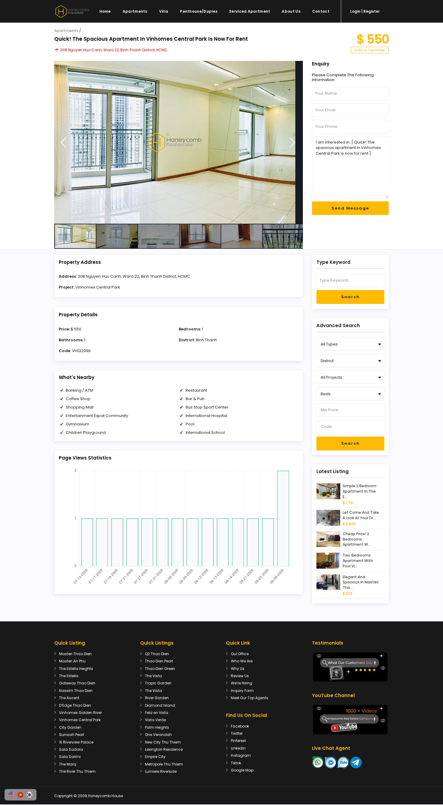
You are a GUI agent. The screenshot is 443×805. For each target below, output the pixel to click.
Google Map (242, 770)
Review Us (240, 675)
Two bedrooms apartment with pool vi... (358, 561)
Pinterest (238, 740)
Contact (320, 11)
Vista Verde (155, 719)
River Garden (157, 697)
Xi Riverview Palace (76, 742)
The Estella (68, 675)
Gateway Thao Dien (77, 683)
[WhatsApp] (318, 762)
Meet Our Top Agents (249, 697)
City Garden (70, 727)
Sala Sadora (71, 749)
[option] (178, 142)
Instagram (241, 755)
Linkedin (238, 748)
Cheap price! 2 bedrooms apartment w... (357, 539)
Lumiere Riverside (161, 771)
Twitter (237, 733)
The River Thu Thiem (77, 771)
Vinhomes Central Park (97, 287)
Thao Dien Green (160, 668)
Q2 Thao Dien (157, 653)
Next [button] (292, 142)
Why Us (237, 668)
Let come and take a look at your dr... (361, 515)
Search (350, 297)
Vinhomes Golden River (80, 712)
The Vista (153, 675)
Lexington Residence (164, 749)
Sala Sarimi (70, 756)
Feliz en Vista (156, 712)
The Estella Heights (76, 668)
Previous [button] (63, 142)
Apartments (135, 11)
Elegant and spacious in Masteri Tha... (361, 582)
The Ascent (69, 697)
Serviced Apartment (249, 11)
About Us (291, 11)
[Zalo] (343, 762)
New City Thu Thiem (163, 742)
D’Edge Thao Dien (75, 705)
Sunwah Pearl (71, 734)
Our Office (240, 653)
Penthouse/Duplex (198, 11)
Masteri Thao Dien (75, 653)
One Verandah (158, 734)
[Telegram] (356, 762)
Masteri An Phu (72, 661)
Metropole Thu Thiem (164, 764)
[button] (11, 795)
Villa (163, 11)
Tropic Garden (158, 683)
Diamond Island (160, 705)
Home (105, 11)
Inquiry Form (242, 690)
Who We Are (242, 661)
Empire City (155, 756)
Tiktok (236, 763)
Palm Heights (157, 727)
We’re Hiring (241, 683)
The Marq (67, 764)
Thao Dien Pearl (159, 661)
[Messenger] (331, 762)
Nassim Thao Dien (76, 690)
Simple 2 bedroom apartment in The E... (359, 491)
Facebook (240, 726)
